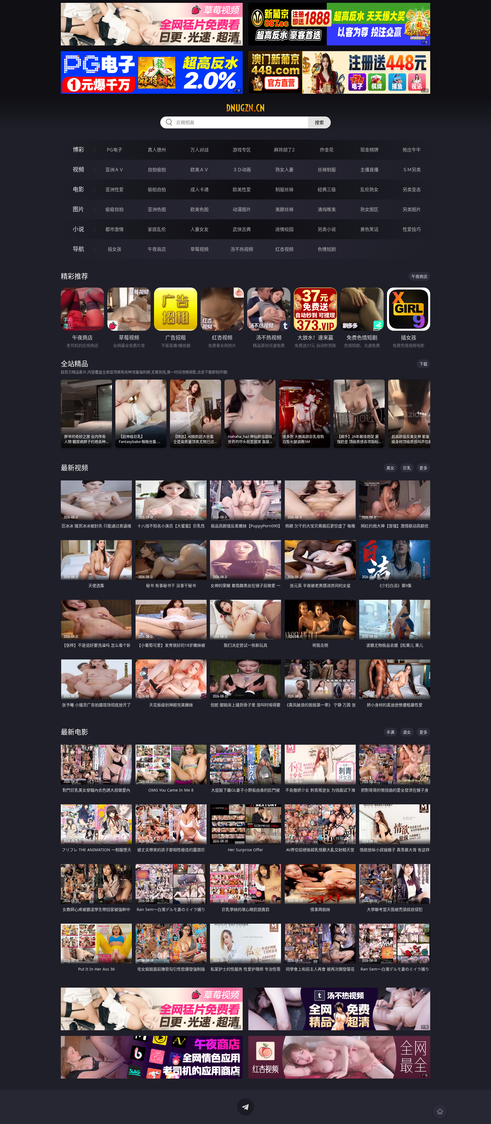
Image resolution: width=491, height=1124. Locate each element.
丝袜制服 (327, 169)
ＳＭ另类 (412, 169)
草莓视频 (199, 249)
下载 (423, 364)
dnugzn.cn (245, 108)
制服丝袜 (284, 189)
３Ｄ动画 (242, 169)
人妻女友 (199, 229)
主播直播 (369, 169)
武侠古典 (242, 229)
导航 (78, 249)
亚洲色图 (157, 209)
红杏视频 (284, 249)
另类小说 (327, 229)
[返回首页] (440, 1111)
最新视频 (74, 467)
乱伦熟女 (369, 189)
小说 (78, 229)
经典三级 (327, 189)
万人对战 (199, 150)
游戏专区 (242, 150)
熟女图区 (369, 209)
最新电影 (74, 731)
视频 (78, 169)
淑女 (407, 732)
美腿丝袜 (284, 209)
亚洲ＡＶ (114, 169)
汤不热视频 (241, 249)
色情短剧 (327, 249)
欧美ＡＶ (199, 169)
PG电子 (114, 150)
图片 (78, 209)
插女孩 (114, 249)
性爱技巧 (412, 229)
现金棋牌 (369, 150)
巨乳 (407, 468)
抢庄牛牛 (412, 150)
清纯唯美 (327, 209)
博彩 (78, 149)
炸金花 (327, 150)
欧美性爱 (242, 189)
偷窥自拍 (114, 209)
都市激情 (114, 229)
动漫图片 (242, 209)
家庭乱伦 (157, 229)
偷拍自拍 (157, 189)
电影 (78, 189)
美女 (390, 468)
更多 (423, 468)
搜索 (319, 122)
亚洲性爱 (114, 189)
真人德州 (157, 150)
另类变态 (412, 189)
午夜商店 (157, 249)
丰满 (390, 732)
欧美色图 (199, 209)
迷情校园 (284, 229)
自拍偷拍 (157, 169)
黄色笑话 (369, 229)
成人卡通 (199, 189)
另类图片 (412, 209)
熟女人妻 (284, 169)
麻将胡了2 (284, 150)
